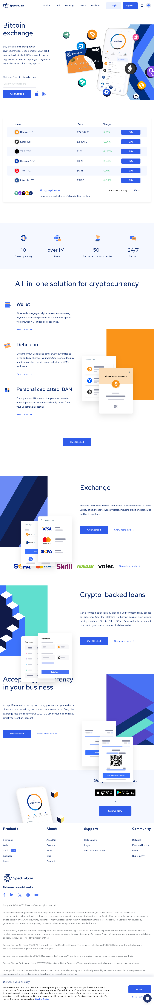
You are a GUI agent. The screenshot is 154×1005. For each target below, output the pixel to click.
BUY (130, 132)
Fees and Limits (140, 845)
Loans (83, 5)
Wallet (46, 5)
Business (96, 5)
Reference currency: (118, 190)
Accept (140, 989)
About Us (51, 840)
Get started (17, 93)
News (49, 850)
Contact (50, 861)
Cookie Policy (42, 999)
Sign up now (115, 810)
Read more (22, 329)
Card (57, 5)
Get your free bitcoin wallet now (19, 77)
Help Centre (90, 840)
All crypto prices (48, 190)
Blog (48, 856)
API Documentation (94, 850)
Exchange (70, 5)
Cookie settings (140, 997)
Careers (50, 845)
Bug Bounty (138, 856)
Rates (135, 850)
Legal (87, 845)
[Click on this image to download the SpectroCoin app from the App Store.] (37, 94)
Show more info (122, 529)
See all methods (128, 566)
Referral (136, 840)
